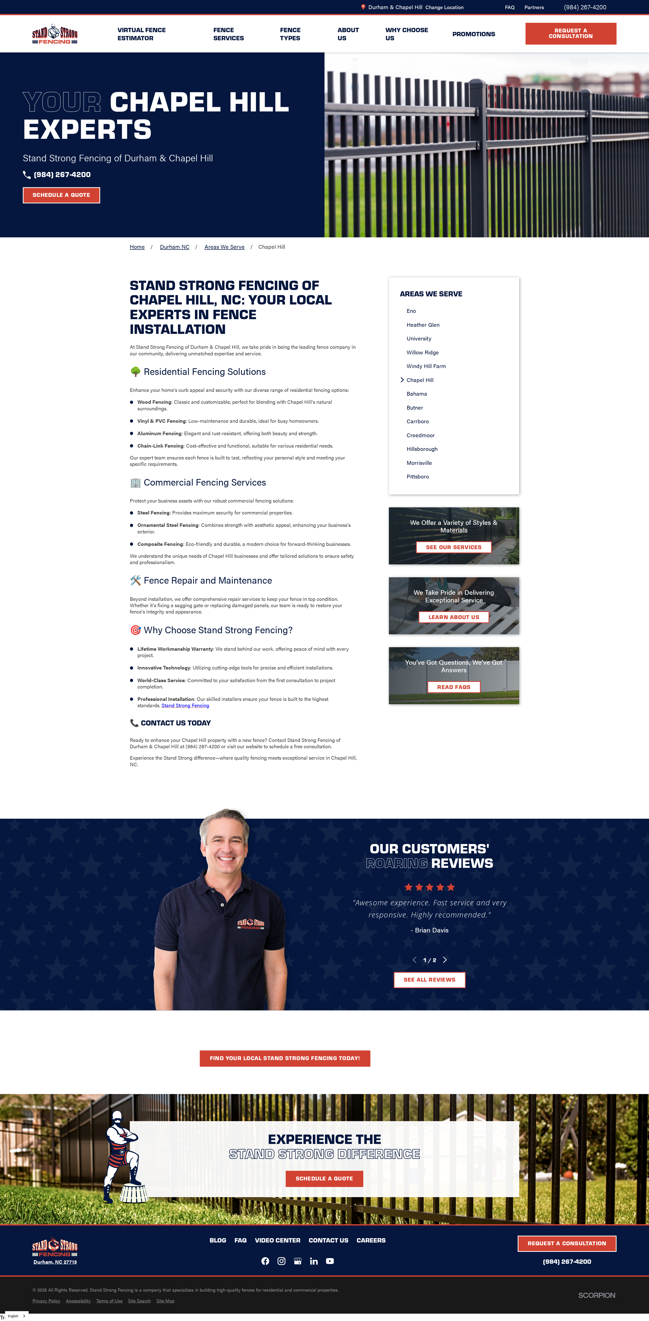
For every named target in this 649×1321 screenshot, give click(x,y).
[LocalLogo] (55, 34)
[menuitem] (457, 311)
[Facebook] (265, 1261)
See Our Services (454, 547)
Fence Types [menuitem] (290, 33)
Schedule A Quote (324, 1178)
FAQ (510, 7)
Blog (218, 1240)
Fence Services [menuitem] (228, 33)
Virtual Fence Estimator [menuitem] (142, 33)
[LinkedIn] (314, 1261)
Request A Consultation (571, 33)
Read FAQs (454, 687)
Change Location (444, 7)
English (13, 1315)
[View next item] (445, 960)
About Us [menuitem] (348, 33)
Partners (534, 7)
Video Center (277, 1240)
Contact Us (328, 1240)
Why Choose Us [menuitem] (407, 33)
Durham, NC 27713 (55, 1262)
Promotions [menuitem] (474, 33)
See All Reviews (430, 979)
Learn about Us (454, 617)
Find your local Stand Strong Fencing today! (285, 1058)
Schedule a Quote (61, 194)
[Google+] (298, 1261)
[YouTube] (330, 1261)
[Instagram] (281, 1261)
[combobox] (17, 1316)
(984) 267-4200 (585, 7)
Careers (371, 1240)
